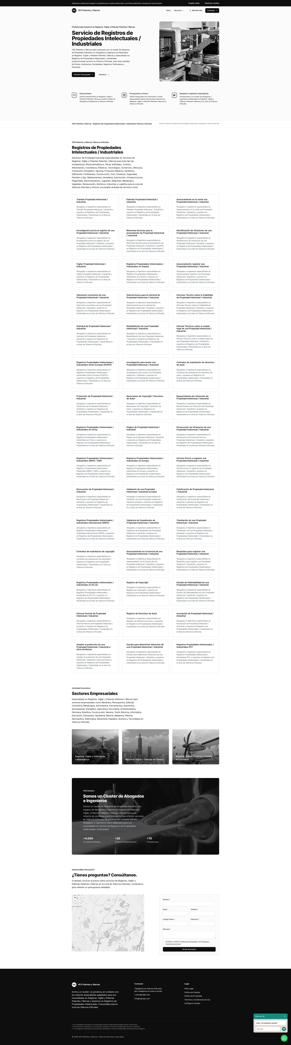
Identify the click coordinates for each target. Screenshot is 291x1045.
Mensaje (167, 929)
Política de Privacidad (189, 941)
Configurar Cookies (192, 1003)
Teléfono (194, 909)
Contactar (211, 10)
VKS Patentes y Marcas (88, 10)
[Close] (284, 1016)
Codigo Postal (169, 919)
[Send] (284, 1029)
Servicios (178, 10)
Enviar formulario (189, 949)
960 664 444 (197, 10)
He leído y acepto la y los (187, 943)
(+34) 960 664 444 (142, 995)
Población (195, 919)
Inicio (168, 10)
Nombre (166, 899)
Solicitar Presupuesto (82, 74)
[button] (108, 922)
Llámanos (102, 74)
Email (165, 909)
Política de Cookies (192, 992)
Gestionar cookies (212, 3)
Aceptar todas (193, 3)
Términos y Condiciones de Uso (197, 1000)
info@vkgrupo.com (142, 998)
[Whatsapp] (284, 1038)
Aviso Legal (188, 988)
